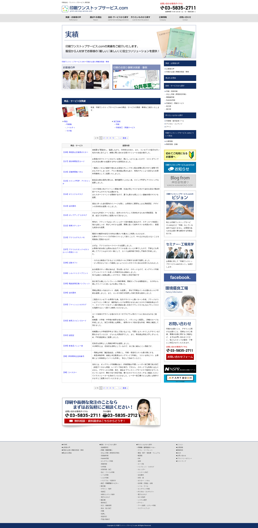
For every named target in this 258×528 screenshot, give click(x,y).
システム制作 (142, 500)
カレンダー (141, 469)
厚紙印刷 (104, 464)
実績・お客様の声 (172, 63)
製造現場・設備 (172, 144)
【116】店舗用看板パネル (73, 172)
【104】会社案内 (69, 293)
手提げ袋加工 (105, 519)
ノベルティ (70, 127)
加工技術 (117, 121)
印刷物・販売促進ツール (175, 121)
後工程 (168, 109)
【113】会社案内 (69, 206)
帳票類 (140, 455)
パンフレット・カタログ (146, 467)
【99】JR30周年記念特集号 (73, 356)
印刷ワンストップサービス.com (73, 62)
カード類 (141, 464)
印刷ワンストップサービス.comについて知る (179, 134)
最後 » (125, 138)
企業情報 (169, 141)
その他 (69, 131)
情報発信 (180, 450)
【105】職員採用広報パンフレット (76, 284)
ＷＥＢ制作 (141, 497)
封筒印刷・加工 (106, 469)
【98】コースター (70, 372)
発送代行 (104, 516)
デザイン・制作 (106, 489)
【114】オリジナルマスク (73, 194)
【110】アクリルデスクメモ (74, 237)
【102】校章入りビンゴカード (74, 321)
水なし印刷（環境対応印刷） (176, 94)
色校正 (103, 491)
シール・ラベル (143, 486)
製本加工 (104, 502)
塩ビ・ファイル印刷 (107, 472)
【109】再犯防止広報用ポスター (75, 152)
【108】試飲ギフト (70, 263)
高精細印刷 (170, 97)
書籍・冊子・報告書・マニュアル (149, 453)
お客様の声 (170, 69)
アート (168, 127)
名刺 (139, 461)
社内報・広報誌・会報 (145, 483)
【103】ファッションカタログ (74, 305)
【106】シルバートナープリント (75, 273)
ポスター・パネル (144, 480)
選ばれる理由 (170, 78)
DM (139, 458)
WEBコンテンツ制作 (108, 494)
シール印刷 (104, 475)
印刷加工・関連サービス (125, 127)
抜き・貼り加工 (106, 508)
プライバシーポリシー (184, 458)
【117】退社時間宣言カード (74, 161)
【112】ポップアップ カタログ (75, 215)
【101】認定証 (68, 335)
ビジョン (180, 444)
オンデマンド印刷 (107, 461)
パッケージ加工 (143, 472)
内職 (102, 511)
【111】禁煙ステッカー (72, 226)
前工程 (168, 106)
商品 (66, 121)
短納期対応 (104, 447)
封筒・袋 (141, 478)
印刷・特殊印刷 (172, 91)
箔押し (103, 514)
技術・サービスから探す (175, 86)
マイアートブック (144, 508)
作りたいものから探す (174, 115)
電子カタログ (105, 497)
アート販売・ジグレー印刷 (147, 505)
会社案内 (141, 475)
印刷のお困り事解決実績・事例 (97, 62)
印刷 (117, 124)
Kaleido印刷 (170, 100)
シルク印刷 (104, 478)
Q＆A (179, 453)
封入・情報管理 (106, 505)
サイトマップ (181, 461)
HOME (65, 444)
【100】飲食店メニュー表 (73, 346)
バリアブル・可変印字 (108, 480)
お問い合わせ (181, 455)
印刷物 (69, 124)
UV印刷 (103, 467)
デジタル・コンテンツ (174, 124)
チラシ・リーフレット (145, 450)
